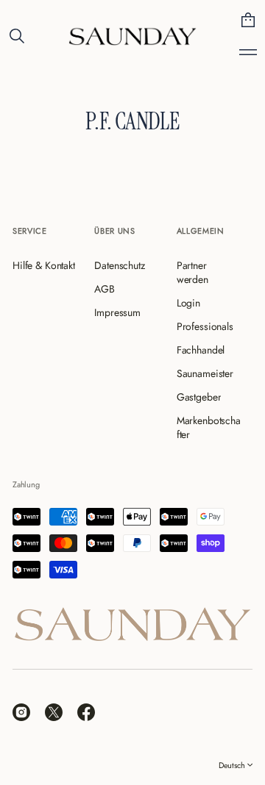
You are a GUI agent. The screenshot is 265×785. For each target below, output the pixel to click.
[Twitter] (54, 712)
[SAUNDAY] (132, 36)
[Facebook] (86, 712)
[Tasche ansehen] (248, 20)
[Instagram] (21, 712)
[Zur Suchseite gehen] (17, 36)
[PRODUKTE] (248, 52)
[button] (17, 36)
